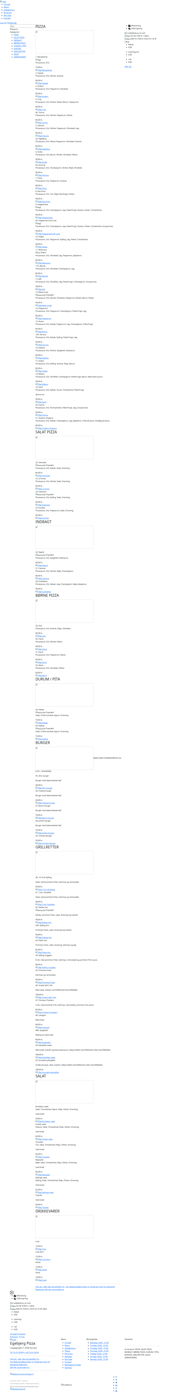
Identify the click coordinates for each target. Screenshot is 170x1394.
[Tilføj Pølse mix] (43, 952)
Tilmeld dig (12, 23)
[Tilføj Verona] (42, 344)
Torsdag (99, 1351)
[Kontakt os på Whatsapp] (116, 1388)
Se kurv (17, 1337)
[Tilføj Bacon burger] (45, 817)
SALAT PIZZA (19, 37)
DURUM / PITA (20, 46)
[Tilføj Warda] (42, 276)
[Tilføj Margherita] (44, 70)
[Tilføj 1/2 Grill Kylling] (45, 889)
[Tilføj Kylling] (42, 739)
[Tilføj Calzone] (42, 578)
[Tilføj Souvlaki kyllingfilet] (47, 1072)
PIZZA (16, 35)
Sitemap (68, 1367)
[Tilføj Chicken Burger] (46, 843)
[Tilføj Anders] (42, 96)
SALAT (16, 54)
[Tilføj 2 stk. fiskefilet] (45, 904)
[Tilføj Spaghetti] (43, 1042)
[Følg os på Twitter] (116, 1382)
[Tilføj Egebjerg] (43, 149)
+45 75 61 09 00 (32, 1352)
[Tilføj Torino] (42, 122)
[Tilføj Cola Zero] (43, 1259)
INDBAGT (18, 40)
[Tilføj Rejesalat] (43, 1174)
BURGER (17, 48)
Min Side (7, 15)
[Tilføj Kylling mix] (43, 937)
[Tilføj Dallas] (41, 247)
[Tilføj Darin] (41, 662)
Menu (6, 7)
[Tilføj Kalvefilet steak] (45, 1057)
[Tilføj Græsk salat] (44, 1139)
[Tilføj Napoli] (42, 565)
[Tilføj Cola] (41, 1249)
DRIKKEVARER (20, 57)
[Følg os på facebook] (116, 1377)
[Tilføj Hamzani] (43, 504)
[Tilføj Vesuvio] (42, 135)
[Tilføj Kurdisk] (42, 518)
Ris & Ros (8, 12)
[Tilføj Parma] (42, 415)
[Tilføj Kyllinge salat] (45, 1192)
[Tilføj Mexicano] (43, 263)
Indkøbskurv (9, 10)
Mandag (99, 1342)
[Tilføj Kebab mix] (43, 922)
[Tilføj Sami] (41, 402)
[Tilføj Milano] (42, 384)
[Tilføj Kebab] (42, 722)
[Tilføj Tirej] (41, 109)
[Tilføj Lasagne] (42, 1027)
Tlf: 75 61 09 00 (16, 1352)
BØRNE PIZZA (19, 43)
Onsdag (99, 1348)
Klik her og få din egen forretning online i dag (24, 1386)
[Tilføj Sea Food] (43, 201)
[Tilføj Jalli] (40, 289)
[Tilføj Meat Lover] (44, 305)
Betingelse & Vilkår (73, 1365)
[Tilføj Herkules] (43, 475)
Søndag (99, 1359)
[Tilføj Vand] (41, 1280)
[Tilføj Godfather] (43, 591)
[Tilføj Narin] (41, 675)
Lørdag (99, 1356)
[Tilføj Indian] (42, 371)
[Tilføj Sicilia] (41, 162)
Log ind (3, 23)
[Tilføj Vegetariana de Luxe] (48, 233)
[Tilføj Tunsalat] (42, 1157)
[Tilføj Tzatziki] (42, 1207)
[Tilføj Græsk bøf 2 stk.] (46, 997)
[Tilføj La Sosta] (42, 488)
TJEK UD (128, 66)
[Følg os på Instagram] (116, 1379)
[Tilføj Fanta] (41, 1269)
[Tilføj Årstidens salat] (45, 1121)
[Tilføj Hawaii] (42, 83)
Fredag (98, 1354)
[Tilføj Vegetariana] (44, 217)
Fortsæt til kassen (18, 1334)
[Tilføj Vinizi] (41, 188)
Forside (7, 4)
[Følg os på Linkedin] (116, 1385)
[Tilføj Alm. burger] (44, 788)
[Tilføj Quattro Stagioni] (46, 428)
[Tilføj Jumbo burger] (45, 833)
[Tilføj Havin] (41, 649)
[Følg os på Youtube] (116, 1390)
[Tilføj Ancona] (42, 175)
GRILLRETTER (19, 51)
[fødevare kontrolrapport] (22, 1374)
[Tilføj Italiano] (42, 358)
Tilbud (67, 1351)
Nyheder (68, 1356)
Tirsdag (99, 1345)
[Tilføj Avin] (41, 636)
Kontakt (7, 18)
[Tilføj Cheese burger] (45, 803)
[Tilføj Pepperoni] (43, 318)
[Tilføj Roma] (41, 331)
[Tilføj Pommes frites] (45, 982)
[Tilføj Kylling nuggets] (46, 967)
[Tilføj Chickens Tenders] (46, 1012)
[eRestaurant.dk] (17, 1389)
